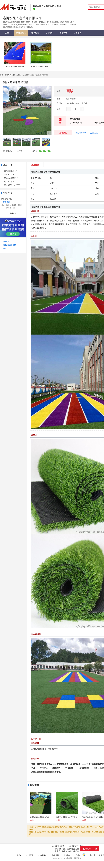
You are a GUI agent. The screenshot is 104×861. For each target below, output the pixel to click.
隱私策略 (67, 855)
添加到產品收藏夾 (9, 245)
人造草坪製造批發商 (75, 846)
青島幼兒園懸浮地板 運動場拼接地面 (16, 66)
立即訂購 (94, 132)
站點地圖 (55, 855)
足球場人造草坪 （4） (12, 175)
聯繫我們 (32, 855)
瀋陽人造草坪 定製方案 (70, 849)
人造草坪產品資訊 (57, 846)
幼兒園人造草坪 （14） (12, 182)
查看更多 (13, 213)
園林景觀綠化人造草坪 (21, 75)
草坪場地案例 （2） (11, 171)
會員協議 (79, 855)
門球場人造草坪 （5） (12, 178)
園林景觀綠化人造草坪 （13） (15, 185)
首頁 (1, 75)
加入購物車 (81, 132)
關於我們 (20, 855)
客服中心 (43, 855)
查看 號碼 (6, 202)
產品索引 (6, 241)
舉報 (20, 151)
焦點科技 (70, 858)
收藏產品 (9, 151)
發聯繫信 (63, 132)
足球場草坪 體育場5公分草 (38, 66)
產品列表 (8, 75)
